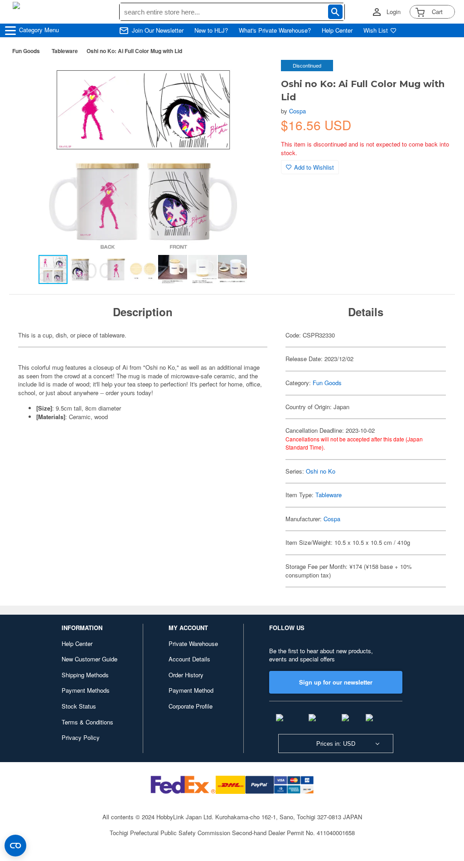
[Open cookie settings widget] (15, 845)
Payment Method (191, 690)
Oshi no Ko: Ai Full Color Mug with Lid (134, 51)
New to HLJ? (211, 30)
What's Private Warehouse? (275, 30)
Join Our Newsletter (158, 30)
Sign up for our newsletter (335, 682)
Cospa (297, 111)
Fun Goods (26, 51)
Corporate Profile (191, 706)
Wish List (375, 30)
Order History (186, 674)
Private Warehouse (193, 643)
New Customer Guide (89, 659)
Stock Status (79, 706)
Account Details (189, 659)
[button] (255, 76)
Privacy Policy (81, 737)
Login (394, 12)
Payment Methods (86, 690)
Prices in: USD (335, 743)
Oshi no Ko (320, 471)
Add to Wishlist (314, 167)
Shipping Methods (85, 674)
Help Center (337, 30)
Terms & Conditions (87, 722)
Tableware (65, 51)
